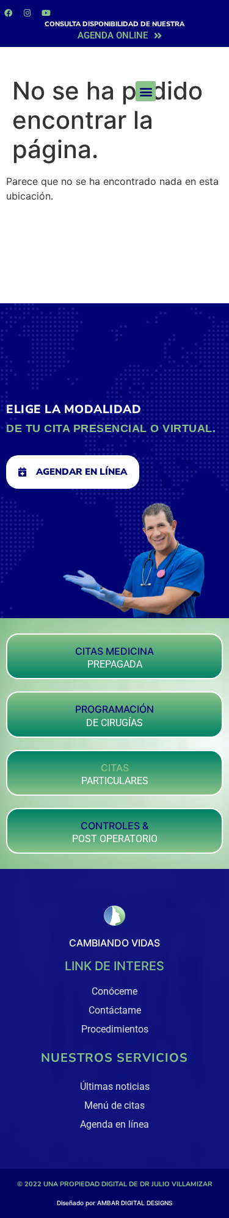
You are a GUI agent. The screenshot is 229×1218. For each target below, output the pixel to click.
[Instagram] (27, 13)
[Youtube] (46, 13)
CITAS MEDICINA (114, 651)
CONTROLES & (114, 826)
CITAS (115, 768)
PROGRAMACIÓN (114, 709)
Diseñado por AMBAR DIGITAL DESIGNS (114, 1202)
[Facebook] (8, 13)
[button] (146, 91)
